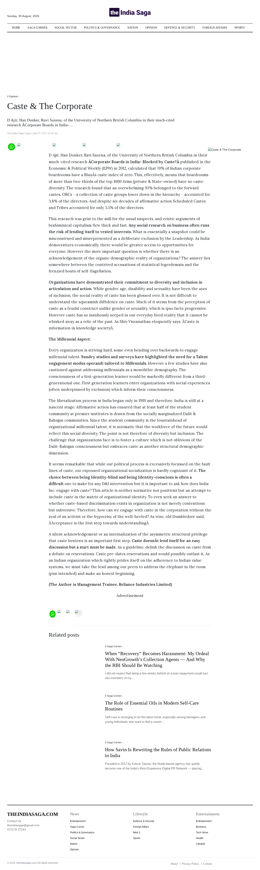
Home (16, 27)
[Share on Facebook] (34, 146)
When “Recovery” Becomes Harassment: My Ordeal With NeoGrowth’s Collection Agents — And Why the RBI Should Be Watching (157, 659)
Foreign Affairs (215, 27)
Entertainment (78, 821)
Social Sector (66, 27)
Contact (207, 863)
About (174, 863)
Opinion (151, 27)
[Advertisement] (130, 60)
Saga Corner (37, 27)
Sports (239, 27)
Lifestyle (200, 843)
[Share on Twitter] (67, 146)
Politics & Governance (102, 27)
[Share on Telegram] (99, 146)
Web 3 (136, 832)
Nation (132, 27)
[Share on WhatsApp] (11, 146)
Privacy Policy (190, 863)
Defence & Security (179, 27)
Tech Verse (202, 832)
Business (201, 826)
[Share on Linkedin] (132, 146)
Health (199, 838)
